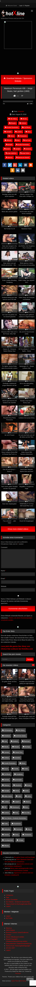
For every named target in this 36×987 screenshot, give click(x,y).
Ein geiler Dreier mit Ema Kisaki (24, 857)
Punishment (17, 823)
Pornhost (18, 973)
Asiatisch (15, 741)
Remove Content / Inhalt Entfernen (17, 932)
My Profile (9, 918)
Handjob (8, 131)
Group (29, 785)
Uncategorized (8, 840)
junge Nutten (25, 153)
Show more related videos (18, 529)
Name (3, 571)
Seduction (7, 829)
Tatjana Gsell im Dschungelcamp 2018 (18, 904)
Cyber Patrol (15, 980)
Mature (28, 801)
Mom (26, 807)
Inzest (26, 790)
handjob (17, 148)
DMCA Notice (10, 930)
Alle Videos (13, 118)
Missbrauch (15, 807)
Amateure (7, 735)
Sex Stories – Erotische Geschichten (18, 902)
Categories (9, 895)
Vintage (21, 840)
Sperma (10, 157)
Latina (29, 796)
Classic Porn (18, 752)
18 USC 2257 (10, 948)
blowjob (10, 144)
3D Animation (8, 730)
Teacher (6, 834)
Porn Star (27, 812)
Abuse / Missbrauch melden (15, 937)
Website (3, 586)
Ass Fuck (27, 140)
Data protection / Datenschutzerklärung (18, 943)
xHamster (21, 111)
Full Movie (27, 127)
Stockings (19, 829)
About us (9, 928)
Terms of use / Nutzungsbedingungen (18, 946)
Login (20, 5)
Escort (6, 768)
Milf (5, 807)
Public (6, 823)
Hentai (17, 790)
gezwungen (18, 779)
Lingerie (17, 801)
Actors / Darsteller (12, 899)
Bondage (27, 746)
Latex (19, 796)
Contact (8, 934)
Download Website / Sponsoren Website (19, 79)
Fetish (26, 768)
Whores (9, 140)
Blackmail (27, 741)
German (6, 779)
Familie (16, 768)
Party (16, 812)
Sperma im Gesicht (23, 157)
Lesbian (19, 131)
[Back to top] (30, 981)
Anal (18, 140)
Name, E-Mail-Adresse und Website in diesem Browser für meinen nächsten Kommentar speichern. (16, 601)
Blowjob (13, 123)
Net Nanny (23, 980)
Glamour (6, 785)
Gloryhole (18, 785)
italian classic (8, 796)
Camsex (6, 752)
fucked (8, 148)
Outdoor (6, 812)
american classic (21, 735)
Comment (4, 547)
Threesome (23, 136)
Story (29, 131)
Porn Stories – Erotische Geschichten (15, 818)
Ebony (23, 763)
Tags (7, 897)
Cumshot (17, 757)
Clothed (23, 123)
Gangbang (19, 774)
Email (3, 578)
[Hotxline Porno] (15, 13)
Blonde (25, 118)
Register (27, 5)
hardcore (28, 148)
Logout (8, 906)
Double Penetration (12, 127)
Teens (12, 136)
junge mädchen (11, 153)
